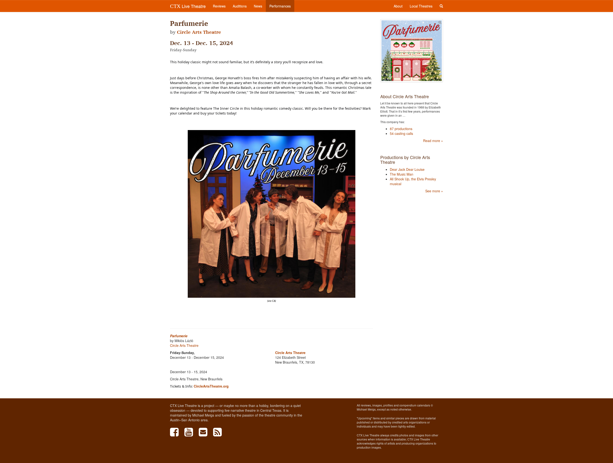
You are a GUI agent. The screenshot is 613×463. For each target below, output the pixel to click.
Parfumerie (178, 335)
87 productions (401, 128)
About (398, 6)
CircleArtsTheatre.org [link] (211, 386)
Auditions (240, 6)
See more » (434, 191)
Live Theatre (188, 6)
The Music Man (401, 174)
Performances (280, 6)
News (258, 6)
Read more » (433, 140)
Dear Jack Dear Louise (407, 169)
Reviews (219, 6)
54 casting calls (401, 133)
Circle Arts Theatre (199, 32)
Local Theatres (421, 6)
